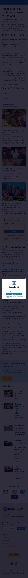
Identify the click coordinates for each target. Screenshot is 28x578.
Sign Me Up (14, 294)
